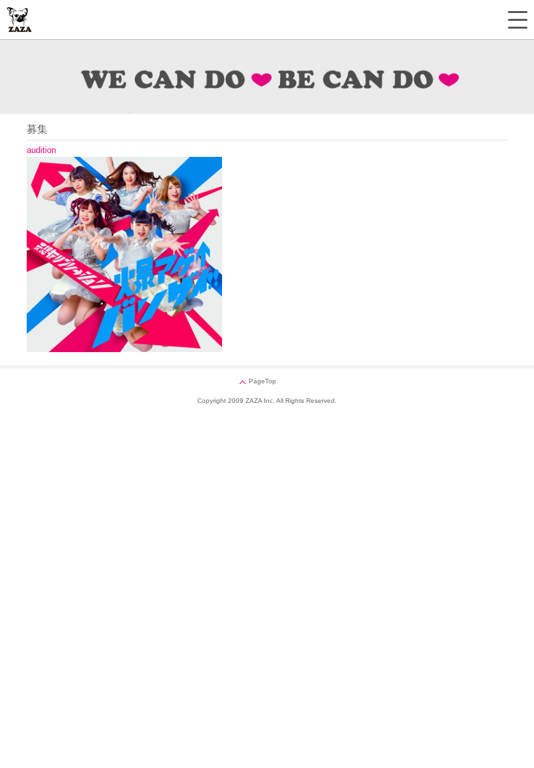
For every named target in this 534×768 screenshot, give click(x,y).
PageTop (262, 381)
